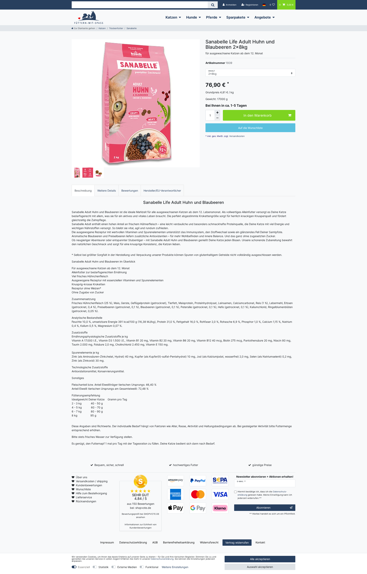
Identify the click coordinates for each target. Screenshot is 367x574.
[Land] (263, 5)
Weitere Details (106, 190)
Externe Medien (127, 567)
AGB (155, 542)
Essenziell (84, 567)
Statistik (103, 567)
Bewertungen (129, 190)
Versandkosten (237, 136)
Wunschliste (83, 489)
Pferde (211, 17)
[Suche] (213, 4)
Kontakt (260, 542)
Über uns (81, 477)
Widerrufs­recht (209, 542)
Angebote (262, 17)
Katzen (171, 17)
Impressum (107, 542)
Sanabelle (132, 28)
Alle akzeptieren (260, 559)
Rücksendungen (86, 501)
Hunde (191, 17)
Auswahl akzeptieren (260, 566)
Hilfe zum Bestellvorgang (91, 493)
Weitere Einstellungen (175, 567)
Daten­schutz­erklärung (133, 542)
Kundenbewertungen (89, 485)
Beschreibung (83, 190)
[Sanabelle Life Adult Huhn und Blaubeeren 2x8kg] (136, 103)
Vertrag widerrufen (237, 542)
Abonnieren (263, 507)
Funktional (151, 567)
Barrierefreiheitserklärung (179, 542)
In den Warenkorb (258, 115)
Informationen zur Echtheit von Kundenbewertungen (141, 526)
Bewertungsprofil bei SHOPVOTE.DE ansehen (140, 516)
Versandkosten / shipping (92, 481)
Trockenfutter (116, 28)
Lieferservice (84, 497)
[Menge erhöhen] (217, 112)
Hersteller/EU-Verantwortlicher (162, 190)
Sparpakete (235, 17)
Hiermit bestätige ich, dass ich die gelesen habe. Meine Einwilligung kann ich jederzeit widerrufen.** (265, 494)
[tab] (83, 190)
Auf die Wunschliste (250, 127)
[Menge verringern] (217, 118)
